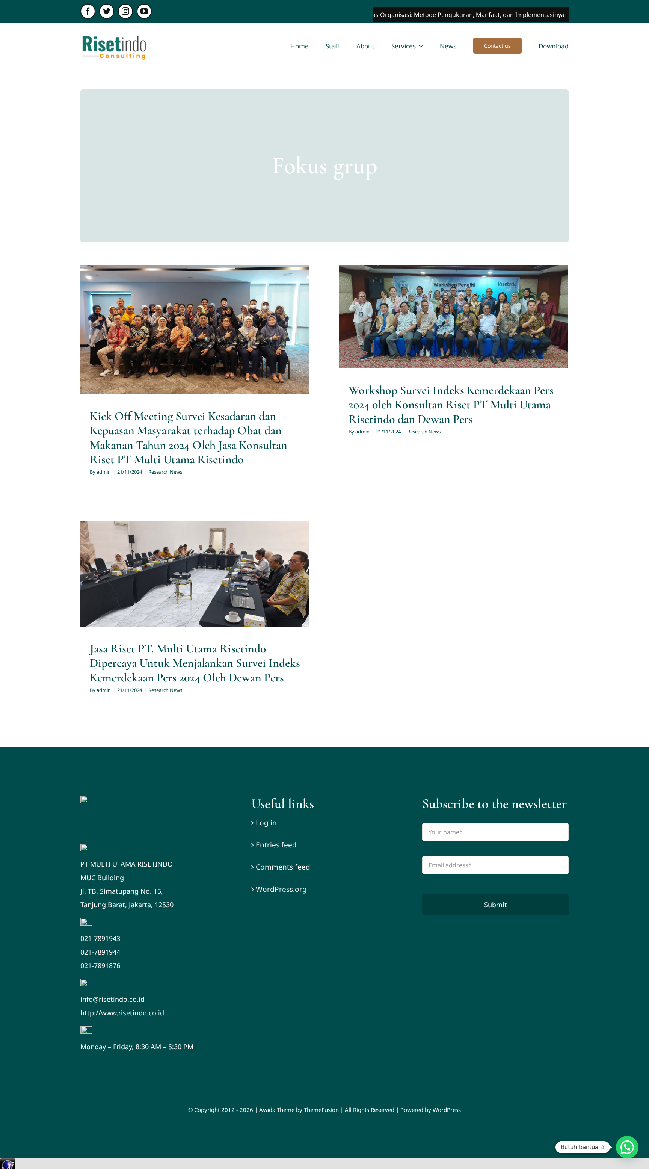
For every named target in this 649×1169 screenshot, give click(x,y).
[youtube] (144, 11)
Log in (266, 823)
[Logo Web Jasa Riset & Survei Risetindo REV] (97, 799)
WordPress (447, 1109)
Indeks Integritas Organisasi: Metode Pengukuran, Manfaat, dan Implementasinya (403, 15)
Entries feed (276, 845)
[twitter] (106, 11)
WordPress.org (281, 889)
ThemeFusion (321, 1109)
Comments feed (283, 867)
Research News (195, 357)
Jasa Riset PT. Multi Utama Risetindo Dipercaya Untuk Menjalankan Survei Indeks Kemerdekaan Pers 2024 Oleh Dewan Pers (195, 663)
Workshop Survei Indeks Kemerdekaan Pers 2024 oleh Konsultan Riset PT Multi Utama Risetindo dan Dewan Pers (451, 404)
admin (104, 471)
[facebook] (87, 11)
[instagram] (125, 11)
